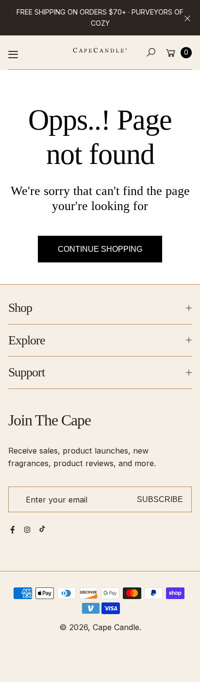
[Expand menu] (13, 54)
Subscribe (160, 499)
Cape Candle (116, 627)
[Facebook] (12, 529)
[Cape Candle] (100, 50)
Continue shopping (100, 248)
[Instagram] (27, 529)
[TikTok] (42, 528)
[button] (151, 52)
